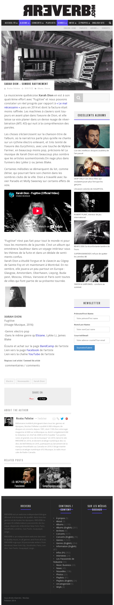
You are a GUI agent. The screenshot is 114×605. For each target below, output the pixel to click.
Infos (71, 22)
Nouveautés (23, 381)
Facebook (33, 350)
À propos (83, 22)
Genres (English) (64, 543)
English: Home (70, 28)
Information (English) (66, 546)
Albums (23, 22)
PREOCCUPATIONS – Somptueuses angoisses (54, 484)
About (59, 521)
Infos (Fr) (60, 552)
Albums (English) (64, 527)
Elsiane (40, 335)
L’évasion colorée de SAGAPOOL (88, 189)
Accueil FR (10, 22)
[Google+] (66, 418)
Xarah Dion (39, 381)
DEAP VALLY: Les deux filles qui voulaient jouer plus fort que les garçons (88, 181)
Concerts (37, 22)
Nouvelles (61, 571)
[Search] (110, 23)
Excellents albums (92, 115)
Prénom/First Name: (84, 313)
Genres (61, 22)
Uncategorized (63, 583)
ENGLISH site (98, 22)
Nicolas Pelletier (13, 88)
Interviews (61, 555)
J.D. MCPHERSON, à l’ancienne (21, 484)
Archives (60, 530)
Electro (9, 381)
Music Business (63, 565)
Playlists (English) (64, 580)
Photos (59, 574)
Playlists (51, 22)
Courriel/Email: (81, 335)
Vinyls (59, 587)
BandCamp (47, 346)
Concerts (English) (64, 536)
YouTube (34, 354)
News (59, 568)
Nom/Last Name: (82, 324)
